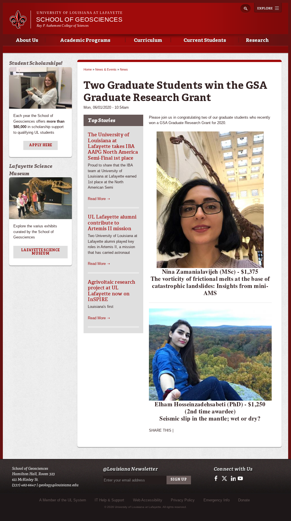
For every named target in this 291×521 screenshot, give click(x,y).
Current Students (205, 40)
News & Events (106, 69)
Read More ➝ (99, 199)
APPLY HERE (40, 145)
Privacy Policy (183, 500)
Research (257, 40)
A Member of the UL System (62, 500)
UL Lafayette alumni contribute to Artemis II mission (112, 223)
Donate (244, 500)
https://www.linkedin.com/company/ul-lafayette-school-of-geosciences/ (233, 478)
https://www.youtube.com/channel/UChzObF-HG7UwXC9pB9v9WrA (240, 478)
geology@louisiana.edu (58, 485)
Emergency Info (216, 500)
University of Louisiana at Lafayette (79, 13)
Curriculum (148, 40)
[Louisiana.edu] (20, 26)
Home (88, 69)
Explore (268, 8)
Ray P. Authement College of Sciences (63, 26)
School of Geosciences (79, 19)
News (124, 69)
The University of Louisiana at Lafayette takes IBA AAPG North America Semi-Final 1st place (113, 146)
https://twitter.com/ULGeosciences (225, 478)
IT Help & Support (109, 500)
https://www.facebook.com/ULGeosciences (217, 478)
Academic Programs (85, 40)
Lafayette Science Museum (40, 252)
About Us (27, 40)
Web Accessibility (147, 500)
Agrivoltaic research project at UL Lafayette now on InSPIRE (111, 290)
